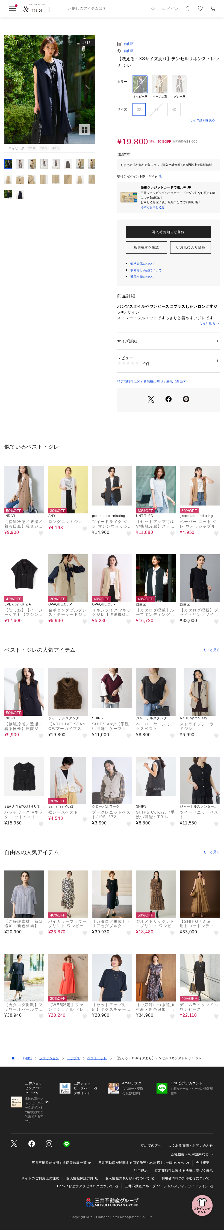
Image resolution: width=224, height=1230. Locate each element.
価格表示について (142, 263)
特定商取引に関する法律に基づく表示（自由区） (153, 381)
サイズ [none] (122, 109)
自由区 (129, 44)
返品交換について (142, 276)
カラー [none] (122, 82)
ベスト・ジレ (97, 1058)
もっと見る (207, 323)
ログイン (170, 9)
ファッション (49, 1058)
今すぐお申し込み (153, 207)
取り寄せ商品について (146, 270)
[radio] (140, 87)
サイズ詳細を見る (202, 120)
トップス (73, 1058)
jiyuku (27, 1058)
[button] (49, 89)
